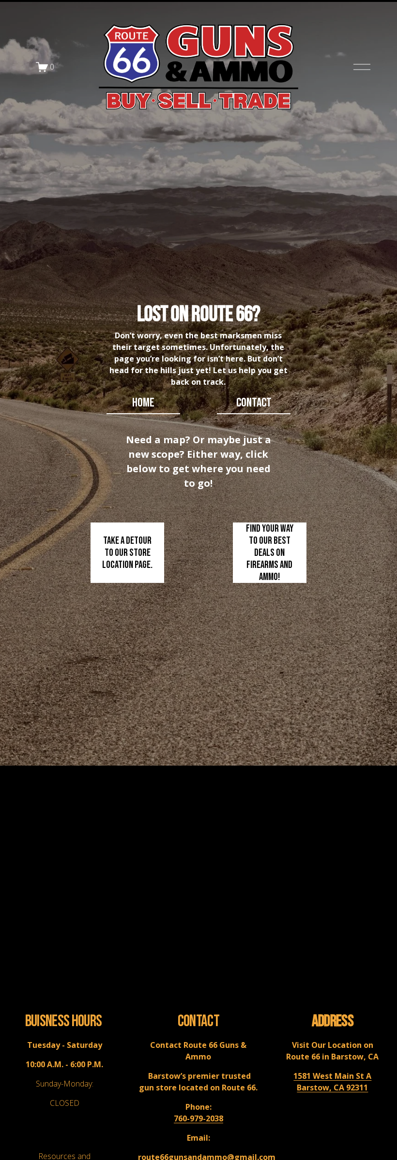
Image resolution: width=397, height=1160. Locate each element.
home (143, 402)
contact (254, 402)
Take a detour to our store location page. (127, 553)
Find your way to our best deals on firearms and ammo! (269, 552)
